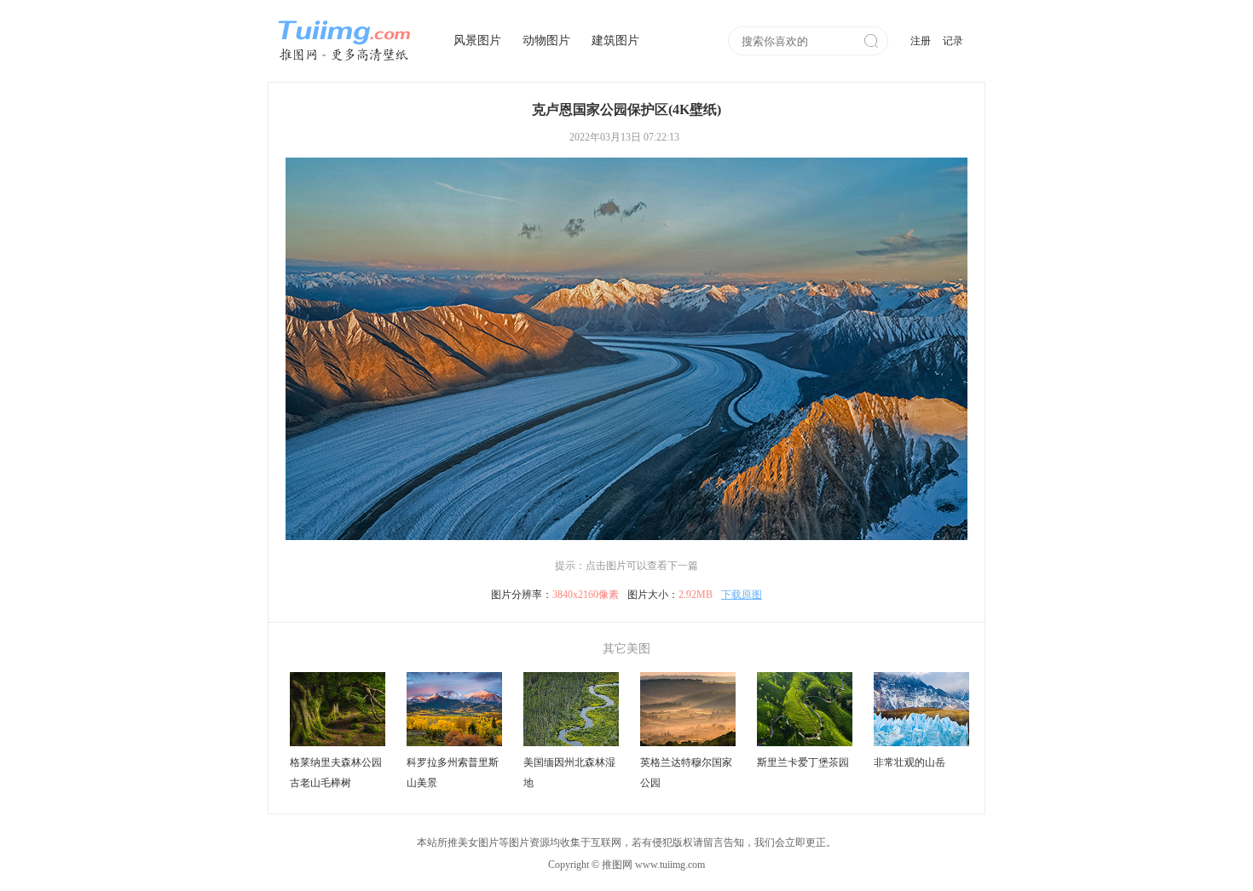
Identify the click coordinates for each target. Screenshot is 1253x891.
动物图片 (546, 40)
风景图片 (477, 40)
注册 (920, 41)
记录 (953, 41)
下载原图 (741, 595)
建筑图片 (615, 40)
